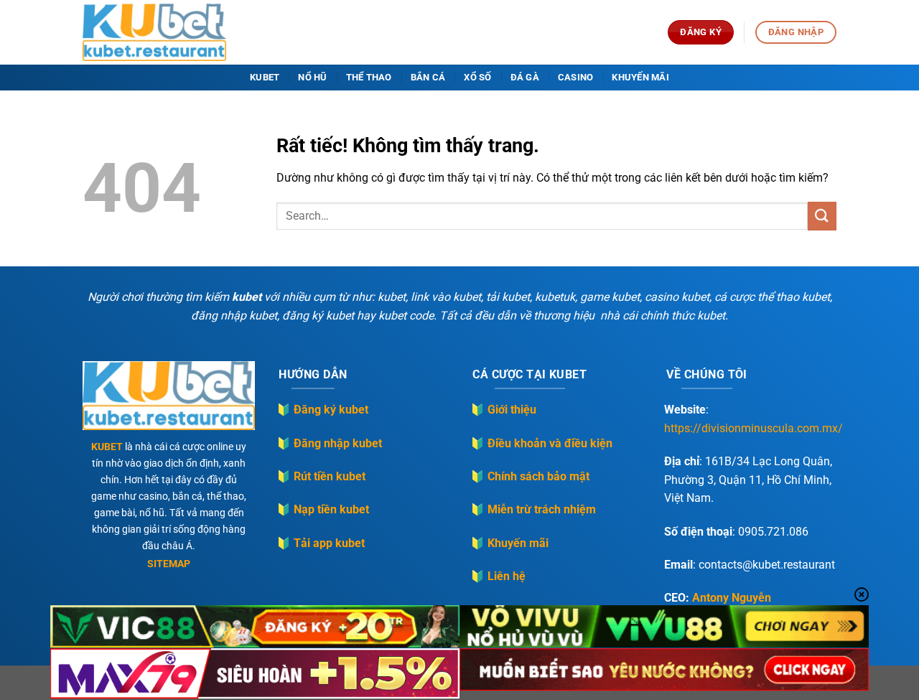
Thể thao (369, 77)
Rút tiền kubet (329, 476)
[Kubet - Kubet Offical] (154, 32)
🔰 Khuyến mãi (509, 543)
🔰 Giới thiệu (503, 409)
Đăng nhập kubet (338, 443)
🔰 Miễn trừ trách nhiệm (533, 509)
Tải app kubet (329, 543)
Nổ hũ (312, 77)
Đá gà (524, 77)
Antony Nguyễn (731, 598)
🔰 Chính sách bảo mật (529, 476)
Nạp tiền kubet (331, 509)
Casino (576, 77)
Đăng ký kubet (331, 409)
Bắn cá (428, 77)
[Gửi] (822, 216)
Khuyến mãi (640, 77)
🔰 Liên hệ (498, 576)
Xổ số (477, 77)
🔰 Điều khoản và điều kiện (541, 443)
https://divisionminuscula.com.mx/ (753, 428)
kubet (264, 77)
